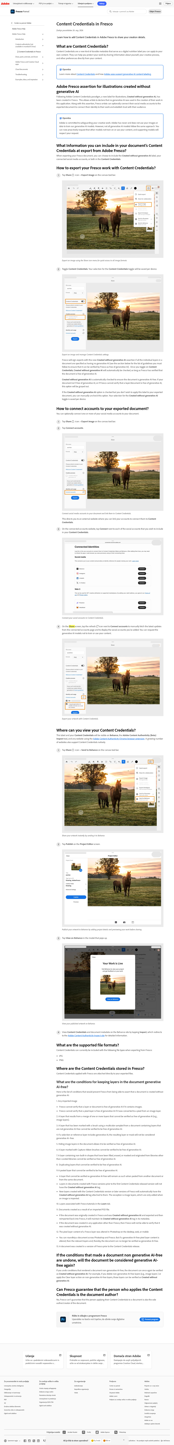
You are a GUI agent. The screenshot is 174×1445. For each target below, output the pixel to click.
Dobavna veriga (149, 1410)
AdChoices (166, 1441)
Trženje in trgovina (64, 3)
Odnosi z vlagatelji (150, 1406)
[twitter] (34, 1441)
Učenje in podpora (85, 3)
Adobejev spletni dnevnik (152, 1424)
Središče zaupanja (150, 1413)
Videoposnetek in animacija (12, 1396)
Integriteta (147, 1417)
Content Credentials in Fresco (30, 52)
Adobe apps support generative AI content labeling (127, 74)
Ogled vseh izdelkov (10, 1413)
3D (5, 1403)
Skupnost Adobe (114, 1393)
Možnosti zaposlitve (150, 1393)
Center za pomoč (114, 1386)
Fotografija (7, 1389)
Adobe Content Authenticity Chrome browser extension (119, 738)
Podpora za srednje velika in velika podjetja (122, 1400)
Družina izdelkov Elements (12, 1406)
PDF (5, 1400)
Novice (146, 1400)
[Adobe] (5, 3)
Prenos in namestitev (116, 1389)
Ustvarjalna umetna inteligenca (14, 1386)
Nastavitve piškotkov (128, 1441)
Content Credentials (86, 74)
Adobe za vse (148, 1420)
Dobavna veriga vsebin (46, 1392)
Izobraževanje (78, 1386)
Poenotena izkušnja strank (47, 1395)
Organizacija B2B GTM (46, 1402)
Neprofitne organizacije (81, 1389)
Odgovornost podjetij (150, 1403)
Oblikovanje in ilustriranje (12, 1393)
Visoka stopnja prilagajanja (47, 1388)
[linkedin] (38, 1441)
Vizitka (146, 1389)
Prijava (168, 3)
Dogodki (147, 1396)
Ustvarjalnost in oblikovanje (22, 3)
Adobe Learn (113, 1396)
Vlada (76, 1393)
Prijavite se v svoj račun (151, 1386)
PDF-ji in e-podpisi (45, 3)
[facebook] (25, 1441)
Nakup (101, 3)
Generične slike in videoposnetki (14, 1410)
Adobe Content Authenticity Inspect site (86, 1035)
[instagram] (29, 1441)
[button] (160, 4)
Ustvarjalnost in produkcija (47, 1399)
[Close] (124, 1440)
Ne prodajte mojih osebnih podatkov (148, 1441)
